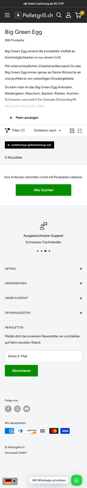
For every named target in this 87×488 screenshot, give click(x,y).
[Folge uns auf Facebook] (8, 408)
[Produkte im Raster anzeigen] (72, 131)
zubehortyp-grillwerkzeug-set (31, 145)
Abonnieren (21, 371)
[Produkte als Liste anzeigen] (80, 131)
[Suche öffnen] (59, 15)
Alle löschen (43, 190)
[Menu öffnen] (7, 15)
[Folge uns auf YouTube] (26, 408)
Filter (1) (18, 130)
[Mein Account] (68, 15)
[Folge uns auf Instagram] (17, 408)
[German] (10, 481)
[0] (78, 15)
